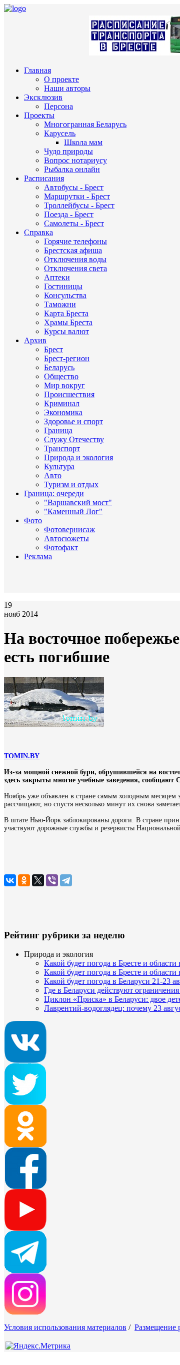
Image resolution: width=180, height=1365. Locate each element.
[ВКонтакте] (10, 880)
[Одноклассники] (24, 880)
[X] (38, 880)
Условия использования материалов (65, 1327)
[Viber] (52, 880)
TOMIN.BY (22, 756)
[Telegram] (66, 880)
